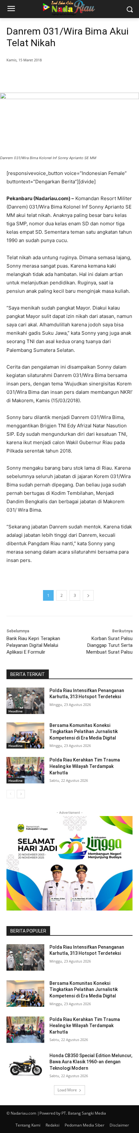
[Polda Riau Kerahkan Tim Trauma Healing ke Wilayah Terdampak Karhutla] (25, 770)
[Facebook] (33, 76)
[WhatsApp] (77, 76)
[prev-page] (10, 794)
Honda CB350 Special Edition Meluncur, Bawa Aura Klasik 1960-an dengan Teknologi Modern (90, 1062)
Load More (67, 1090)
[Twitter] (48, 76)
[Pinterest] (63, 76)
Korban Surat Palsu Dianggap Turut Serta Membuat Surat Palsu (109, 645)
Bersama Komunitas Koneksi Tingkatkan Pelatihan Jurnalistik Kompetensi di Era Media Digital (83, 731)
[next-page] (21, 794)
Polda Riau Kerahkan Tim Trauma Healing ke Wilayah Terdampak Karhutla (84, 766)
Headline (15, 711)
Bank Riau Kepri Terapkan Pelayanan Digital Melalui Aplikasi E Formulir (33, 645)
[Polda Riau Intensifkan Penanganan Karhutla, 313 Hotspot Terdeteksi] (25, 701)
